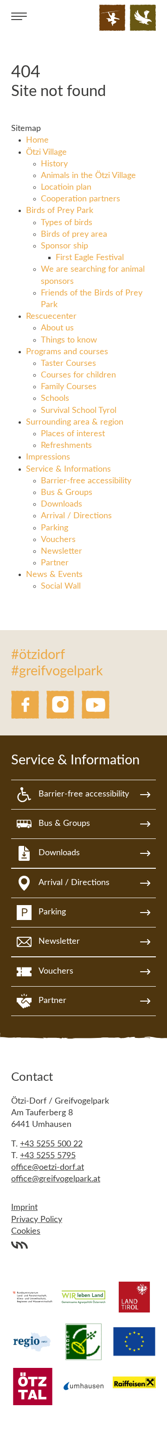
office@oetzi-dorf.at (47, 1167)
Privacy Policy (36, 1219)
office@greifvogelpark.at (55, 1179)
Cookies (25, 1231)
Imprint (24, 1207)
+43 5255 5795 (48, 1156)
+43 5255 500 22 (51, 1144)
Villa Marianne (19, 1245)
